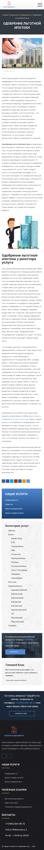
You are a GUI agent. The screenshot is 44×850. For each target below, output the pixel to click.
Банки (11, 534)
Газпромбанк (17, 546)
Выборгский (16, 594)
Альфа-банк (16, 538)
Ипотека (12, 582)
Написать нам (21, 713)
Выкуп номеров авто (14, 509)
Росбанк (15, 562)
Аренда (11, 530)
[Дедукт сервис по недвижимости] (9, 4)
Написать (14, 652)
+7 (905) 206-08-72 (25, 703)
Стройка (12, 625)
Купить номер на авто (14, 513)
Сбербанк (15, 574)
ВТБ (13, 542)
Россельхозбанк (18, 566)
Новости (9, 504)
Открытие (16, 554)
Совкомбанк (16, 578)
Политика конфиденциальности (18, 807)
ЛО (12, 614)
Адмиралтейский (19, 590)
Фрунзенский (17, 621)
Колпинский (16, 606)
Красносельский (18, 610)
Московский (16, 617)
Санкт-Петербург (19, 570)
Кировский (16, 602)
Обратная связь (11, 803)
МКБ (13, 550)
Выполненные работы (14, 798)
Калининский (17, 598)
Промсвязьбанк (18, 558)
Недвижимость (9, 71)
